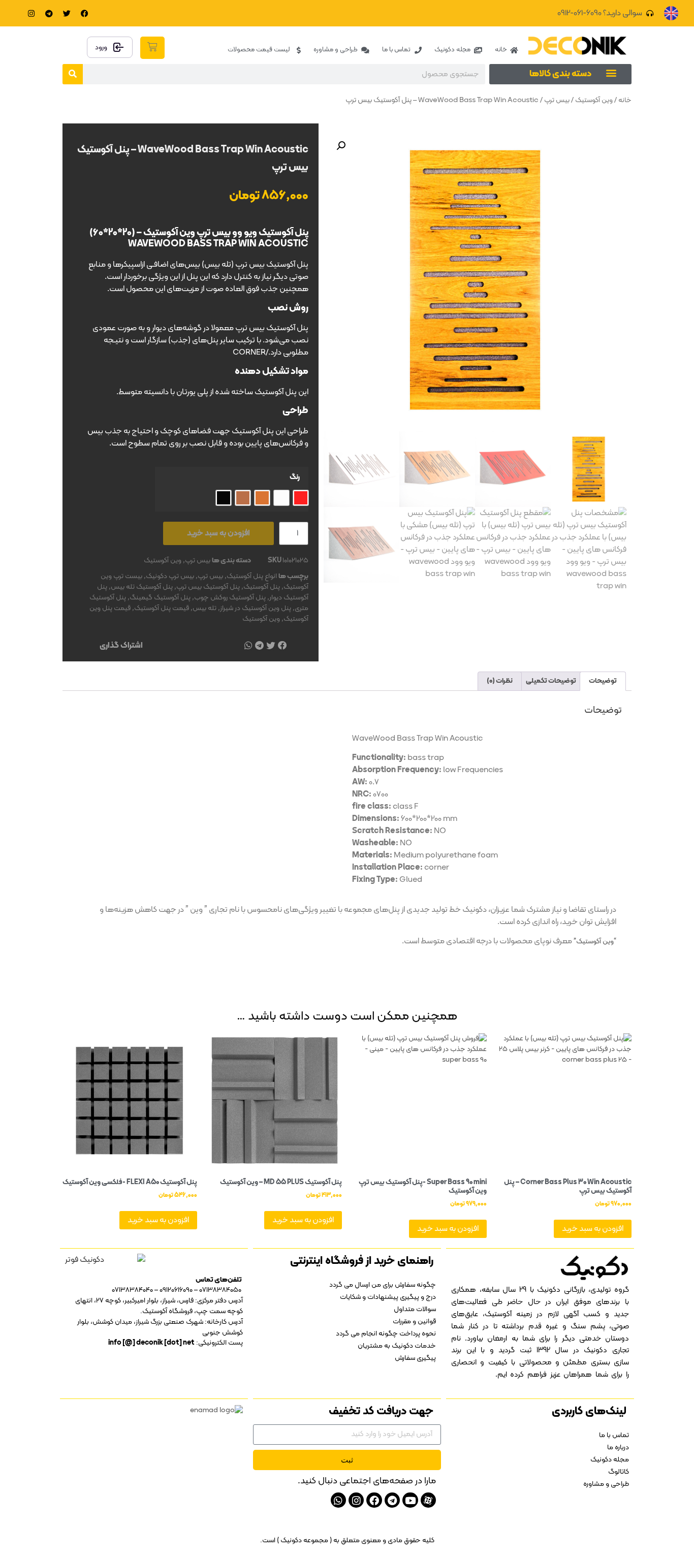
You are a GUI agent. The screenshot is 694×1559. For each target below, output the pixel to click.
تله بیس (204, 608)
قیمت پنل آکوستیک (161, 608)
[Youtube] (410, 1500)
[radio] (300, 497)
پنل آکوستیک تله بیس (142, 587)
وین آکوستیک (594, 100)
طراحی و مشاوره (606, 1484)
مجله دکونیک (609, 1459)
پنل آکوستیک (261, 587)
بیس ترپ (557, 100)
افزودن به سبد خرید (218, 533)
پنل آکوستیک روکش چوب (230, 597)
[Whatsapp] (338, 1500)
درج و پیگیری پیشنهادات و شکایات (388, 1297)
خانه (625, 100)
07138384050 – (218, 1290)
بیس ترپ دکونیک (170, 576)
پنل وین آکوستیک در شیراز (255, 608)
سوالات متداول (415, 1309)
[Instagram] (31, 13)
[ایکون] (428, 1500)
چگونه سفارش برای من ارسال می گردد (382, 1285)
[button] (611, 72)
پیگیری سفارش (415, 1358)
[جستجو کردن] (72, 74)
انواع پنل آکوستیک (252, 576)
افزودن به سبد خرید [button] (592, 1229)
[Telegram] (49, 13)
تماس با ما (614, 1435)
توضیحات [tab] (603, 681)
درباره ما (618, 1447)
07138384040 (132, 1290)
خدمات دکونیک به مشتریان (397, 1346)
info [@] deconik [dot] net (151, 1343)
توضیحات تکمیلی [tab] (551, 681)
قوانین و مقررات (414, 1321)
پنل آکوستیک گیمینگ (160, 597)
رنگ (295, 477)
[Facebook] (84, 13)
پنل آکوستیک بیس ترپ (208, 587)
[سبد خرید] (152, 48)
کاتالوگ (618, 1472)
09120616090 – (173, 1290)
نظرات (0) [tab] (500, 681)
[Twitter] (67, 13)
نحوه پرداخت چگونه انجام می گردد (386, 1333)
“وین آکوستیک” (595, 941)
